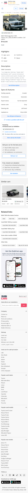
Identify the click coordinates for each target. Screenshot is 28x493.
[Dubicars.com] (4, 297)
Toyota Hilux (4, 428)
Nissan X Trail (5, 461)
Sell (15, 8)
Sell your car (14, 156)
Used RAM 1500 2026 (8, 232)
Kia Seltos (4, 456)
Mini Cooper (4, 465)
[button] (2, 3)
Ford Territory (5, 467)
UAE (2, 353)
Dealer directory (5, 328)
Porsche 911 (4, 447)
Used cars (4, 335)
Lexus (2, 385)
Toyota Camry (5, 417)
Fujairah (3, 364)
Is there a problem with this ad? (15, 120)
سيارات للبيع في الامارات (7, 344)
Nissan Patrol (5, 413)
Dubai (3, 362)
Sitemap (3, 332)
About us (3, 316)
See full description (14, 85)
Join (24, 305)
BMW (2, 387)
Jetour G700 (4, 452)
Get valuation (14, 173)
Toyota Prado (5, 415)
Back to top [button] (22, 296)
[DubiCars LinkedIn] (2, 475)
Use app (21, 8)
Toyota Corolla (5, 426)
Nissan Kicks (4, 449)
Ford (2, 389)
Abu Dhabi (4, 355)
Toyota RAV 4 (4, 422)
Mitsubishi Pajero (6, 433)
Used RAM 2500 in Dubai (9, 238)
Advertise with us (6, 325)
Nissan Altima (5, 419)
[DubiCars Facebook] (6, 475)
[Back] (2, 8)
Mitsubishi (4, 398)
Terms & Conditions (6, 319)
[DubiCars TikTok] (17, 475)
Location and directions (10, 132)
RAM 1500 (11, 218)
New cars (3, 337)
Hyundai (3, 394)
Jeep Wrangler (5, 431)
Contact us (4, 314)
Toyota (3, 378)
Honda (3, 401)
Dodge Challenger (6, 458)
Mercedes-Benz (5, 380)
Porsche (3, 403)
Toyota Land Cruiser (6, 410)
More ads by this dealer (14, 138)
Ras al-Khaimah (5, 366)
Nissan (3, 383)
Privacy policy (5, 321)
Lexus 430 (4, 435)
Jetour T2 (3, 443)
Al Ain (2, 357)
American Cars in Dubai (9, 245)
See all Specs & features (14, 116)
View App (24, 3)
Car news (3, 340)
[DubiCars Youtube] (13, 475)
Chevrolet (4, 396)
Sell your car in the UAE (7, 342)
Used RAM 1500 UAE (8, 225)
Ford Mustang (5, 424)
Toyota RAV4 (4, 463)
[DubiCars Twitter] (20, 475)
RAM (4, 218)
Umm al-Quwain (5, 371)
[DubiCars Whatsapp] (24, 475)
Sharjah (3, 368)
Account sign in (5, 323)
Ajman (3, 359)
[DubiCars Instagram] (10, 475)
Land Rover (4, 392)
